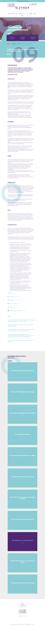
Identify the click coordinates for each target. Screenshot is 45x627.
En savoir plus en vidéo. (12, 74)
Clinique (16, 13)
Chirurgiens (21, 13)
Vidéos (35, 13)
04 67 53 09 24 (34, 3)
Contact (22, 15)
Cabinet (13, 13)
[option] (22, 33)
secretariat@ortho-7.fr (33, 4)
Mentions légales (27, 624)
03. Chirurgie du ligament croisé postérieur (33, 37)
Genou (19, 43)
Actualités (30, 13)
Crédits (33, 624)
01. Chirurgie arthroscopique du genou (12, 37)
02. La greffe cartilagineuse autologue (22, 37)
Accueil (9, 13)
